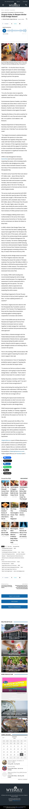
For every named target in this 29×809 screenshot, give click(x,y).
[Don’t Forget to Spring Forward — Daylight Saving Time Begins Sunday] (14, 708)
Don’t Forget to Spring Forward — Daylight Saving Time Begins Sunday (14, 714)
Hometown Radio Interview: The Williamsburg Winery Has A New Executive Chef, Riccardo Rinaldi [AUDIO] (21, 587)
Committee (4, 159)
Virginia (12, 563)
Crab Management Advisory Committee (9, 552)
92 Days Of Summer (14, 698)
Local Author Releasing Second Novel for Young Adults (6, 586)
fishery (22, 552)
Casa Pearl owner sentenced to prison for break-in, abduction (14, 637)
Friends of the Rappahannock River (8, 554)
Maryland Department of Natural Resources (15, 555)
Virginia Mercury (6, 440)
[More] (19, 23)
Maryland (3, 555)
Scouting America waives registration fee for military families (14, 670)
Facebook (19, 453)
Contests (14, 696)
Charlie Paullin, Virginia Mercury (10, 19)
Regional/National (19, 12)
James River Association (20, 554)
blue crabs (10, 546)
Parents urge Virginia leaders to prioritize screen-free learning (14, 653)
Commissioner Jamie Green (7, 550)
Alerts (14, 711)
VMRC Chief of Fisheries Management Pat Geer (10, 567)
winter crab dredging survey (19, 571)
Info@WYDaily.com (16, 800)
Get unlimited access (9, 1)
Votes (22, 567)
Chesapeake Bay (16, 546)
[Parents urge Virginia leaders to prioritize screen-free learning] (14, 648)
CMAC (15, 548)
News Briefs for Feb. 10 (14, 731)
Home (2, 10)
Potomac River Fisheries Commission (9, 561)
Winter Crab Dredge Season (7, 571)
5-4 (5, 546)
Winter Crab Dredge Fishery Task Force (9, 569)
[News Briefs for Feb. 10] (14, 725)
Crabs (19, 552)
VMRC (19, 565)
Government (12, 10)
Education (14, 651)
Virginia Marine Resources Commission (9, 565)
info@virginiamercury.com (16, 451)
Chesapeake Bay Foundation (7, 548)
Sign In (18, 1)
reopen (18, 561)
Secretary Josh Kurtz (6, 563)
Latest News (7, 10)
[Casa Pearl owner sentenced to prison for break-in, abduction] (14, 632)
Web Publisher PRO (19, 807)
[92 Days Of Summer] (14, 685)
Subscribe (25, 1)
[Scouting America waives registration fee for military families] (14, 664)
